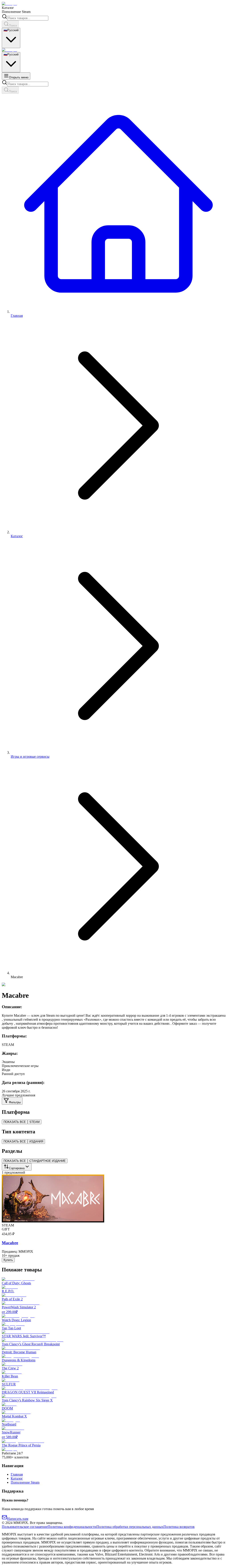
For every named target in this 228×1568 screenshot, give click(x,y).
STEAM (34, 1122)
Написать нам (17, 1519)
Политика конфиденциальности (72, 1527)
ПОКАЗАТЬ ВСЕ (15, 1122)
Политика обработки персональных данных (129, 1527)
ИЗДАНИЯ (36, 1141)
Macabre (10, 1242)
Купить (8, 1260)
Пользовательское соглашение (25, 1527)
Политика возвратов (179, 1527)
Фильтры (15, 1102)
